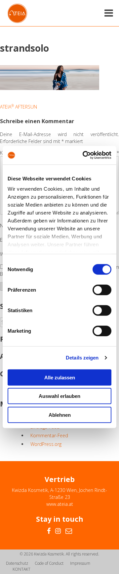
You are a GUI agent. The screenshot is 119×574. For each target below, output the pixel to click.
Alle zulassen (59, 377)
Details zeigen (82, 357)
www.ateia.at (59, 504)
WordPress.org (45, 444)
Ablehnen (60, 414)
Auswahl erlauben (59, 396)
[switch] (102, 289)
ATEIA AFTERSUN (18, 107)
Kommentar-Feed (49, 435)
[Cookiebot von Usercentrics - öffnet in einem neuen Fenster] (84, 155)
